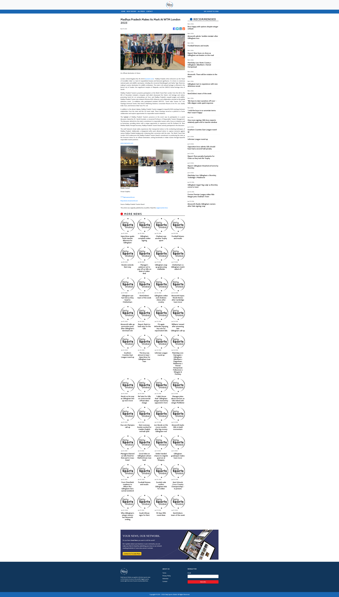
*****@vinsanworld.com (128, 197)
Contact (164, 581)
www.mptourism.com (127, 143)
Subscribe (203, 582)
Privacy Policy (166, 576)
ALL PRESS (141, 11)
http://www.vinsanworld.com (129, 201)
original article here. (162, 208)
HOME (123, 11)
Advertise (165, 578)
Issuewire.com (149, 79)
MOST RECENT (131, 11)
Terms (164, 573)
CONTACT (149, 11)
